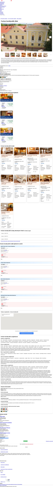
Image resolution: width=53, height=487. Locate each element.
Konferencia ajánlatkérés (4, 449)
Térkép (9, 65)
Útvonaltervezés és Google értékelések (27, 333)
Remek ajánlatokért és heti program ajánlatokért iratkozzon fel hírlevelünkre (11, 484)
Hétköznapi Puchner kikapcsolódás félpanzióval (8, 295)
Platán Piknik (2, 416)
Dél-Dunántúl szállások (4, 18)
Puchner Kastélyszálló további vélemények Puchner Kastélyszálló (10, 241)
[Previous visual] (3, 37)
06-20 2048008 (3, 474)
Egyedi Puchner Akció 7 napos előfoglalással (8, 246)
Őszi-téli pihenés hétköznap (5, 427)
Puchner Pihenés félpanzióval (5, 262)
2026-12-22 (3, 123)
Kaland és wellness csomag (5, 432)
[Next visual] (50, 37)
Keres (1, 88)
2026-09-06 (3, 106)
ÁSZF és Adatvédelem (3, 485)
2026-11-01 (3, 140)
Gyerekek (1, 87)
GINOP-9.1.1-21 (3, 481)
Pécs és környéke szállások (12, 18)
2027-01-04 (5, 283)
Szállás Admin (3, 462)
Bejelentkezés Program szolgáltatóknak (6, 469)
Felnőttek (3, 85)
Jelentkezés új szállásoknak (5, 464)
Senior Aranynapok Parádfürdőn (6, 422)
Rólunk (2, 472)
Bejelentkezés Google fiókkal (4, 438)
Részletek (3, 163)
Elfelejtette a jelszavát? (49, 441)
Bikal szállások (19, 18)
